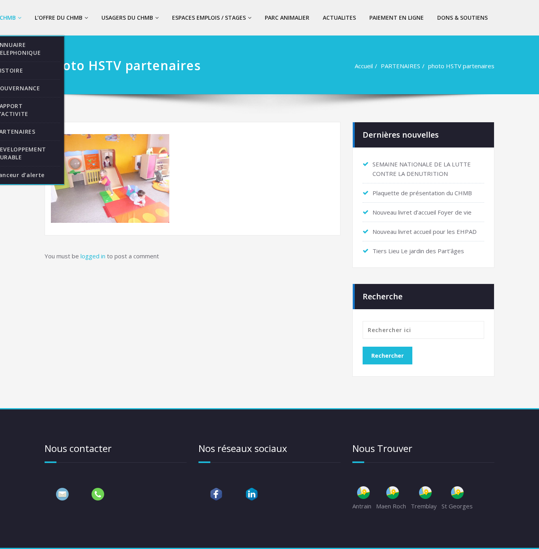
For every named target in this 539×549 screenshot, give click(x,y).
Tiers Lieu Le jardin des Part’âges (418, 251)
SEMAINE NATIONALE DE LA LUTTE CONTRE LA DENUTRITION (421, 168)
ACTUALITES (339, 17)
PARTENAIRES (400, 66)
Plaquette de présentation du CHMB (422, 193)
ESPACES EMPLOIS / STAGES (209, 17)
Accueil (364, 66)
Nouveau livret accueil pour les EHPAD (424, 231)
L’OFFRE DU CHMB (58, 17)
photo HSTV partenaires (461, 66)
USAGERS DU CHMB (127, 17)
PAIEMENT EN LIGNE (396, 17)
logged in (92, 256)
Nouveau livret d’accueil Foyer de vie (422, 212)
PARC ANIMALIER (287, 17)
